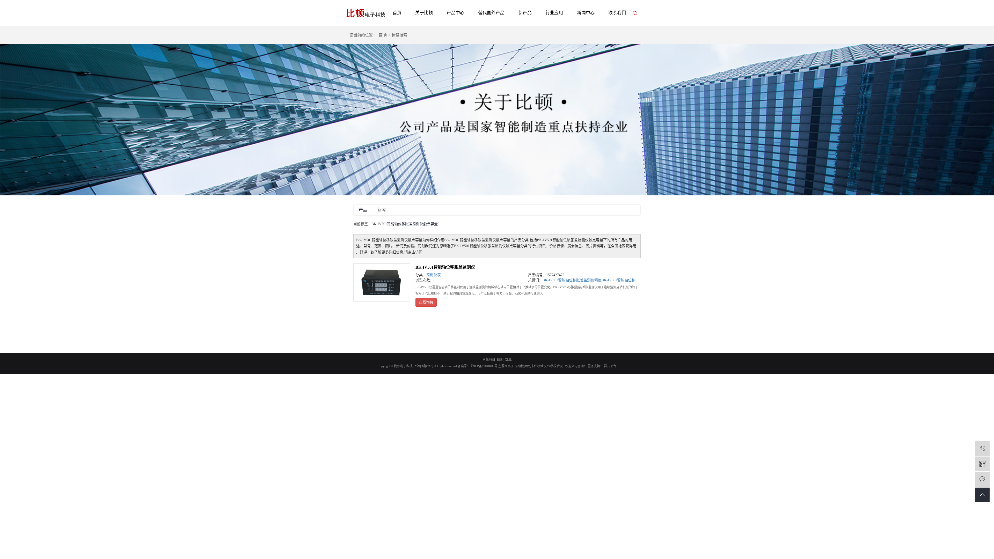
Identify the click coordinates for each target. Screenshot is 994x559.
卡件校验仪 (538, 366)
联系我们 (617, 12)
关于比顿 (424, 12)
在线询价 (426, 302)
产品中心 (455, 12)
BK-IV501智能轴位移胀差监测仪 (445, 267)
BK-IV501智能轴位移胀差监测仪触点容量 (635, 280)
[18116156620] (982, 448)
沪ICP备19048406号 (484, 366)
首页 (397, 12)
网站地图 (489, 360)
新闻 (381, 210)
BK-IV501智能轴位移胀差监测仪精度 (572, 280)
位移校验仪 (555, 366)
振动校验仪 (522, 366)
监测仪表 (433, 275)
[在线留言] (982, 479)
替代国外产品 (491, 12)
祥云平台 (609, 366)
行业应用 (554, 12)
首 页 (383, 35)
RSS (500, 360)
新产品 (525, 12)
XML (508, 360)
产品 (363, 210)
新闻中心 (586, 12)
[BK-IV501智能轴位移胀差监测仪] (381, 282)
